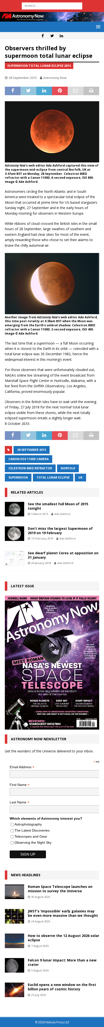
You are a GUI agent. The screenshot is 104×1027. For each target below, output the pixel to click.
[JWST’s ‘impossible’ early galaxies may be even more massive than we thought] (14, 916)
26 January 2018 (41, 563)
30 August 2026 (40, 897)
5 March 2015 (39, 514)
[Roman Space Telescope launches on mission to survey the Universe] (14, 891)
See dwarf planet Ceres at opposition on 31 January (63, 555)
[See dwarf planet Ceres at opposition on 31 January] (14, 558)
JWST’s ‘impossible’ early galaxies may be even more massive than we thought (63, 913)
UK (80, 477)
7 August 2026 (40, 946)
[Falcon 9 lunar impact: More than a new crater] (14, 965)
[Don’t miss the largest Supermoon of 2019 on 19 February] (14, 533)
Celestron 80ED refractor (30, 468)
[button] (97, 26)
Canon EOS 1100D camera (28, 459)
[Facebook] (42, 35)
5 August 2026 (40, 970)
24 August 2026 (40, 921)
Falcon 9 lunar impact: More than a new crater (62, 962)
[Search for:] (52, 5)
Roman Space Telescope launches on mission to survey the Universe (60, 888)
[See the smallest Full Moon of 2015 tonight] (14, 509)
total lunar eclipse (53, 477)
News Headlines (25, 875)
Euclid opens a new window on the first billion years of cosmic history (62, 986)
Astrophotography (28, 824)
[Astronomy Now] (52, 18)
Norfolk (68, 468)
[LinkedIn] (61, 35)
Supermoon (18, 477)
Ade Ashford (62, 514)
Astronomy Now (55, 78)
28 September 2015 (23, 78)
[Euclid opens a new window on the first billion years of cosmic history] (14, 990)
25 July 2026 (38, 995)
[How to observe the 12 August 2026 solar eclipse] (14, 941)
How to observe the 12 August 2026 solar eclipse (63, 937)
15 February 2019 (42, 538)
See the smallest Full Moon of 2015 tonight (58, 506)
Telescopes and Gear (31, 836)
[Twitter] (52, 35)
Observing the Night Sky (33, 842)
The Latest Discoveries (32, 830)
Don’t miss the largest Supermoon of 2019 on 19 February (60, 530)
